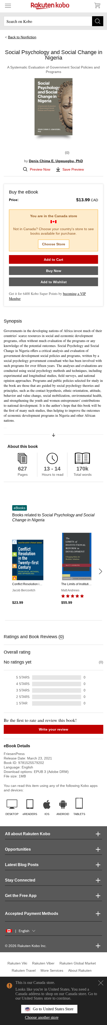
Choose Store (53, 244)
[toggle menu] (8, 5)
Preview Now (40, 169)
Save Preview (73, 169)
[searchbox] (53, 21)
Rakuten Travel (24, 970)
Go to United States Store (53, 1009)
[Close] (100, 982)
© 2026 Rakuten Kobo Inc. (26, 946)
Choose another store (41, 1017)
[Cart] (97, 5)
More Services (52, 970)
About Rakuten (80, 970)
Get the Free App (21, 895)
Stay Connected (20, 880)
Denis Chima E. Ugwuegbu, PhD (56, 161)
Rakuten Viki (17, 963)
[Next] (100, 571)
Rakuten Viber (43, 963)
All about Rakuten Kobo (27, 834)
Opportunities (18, 849)
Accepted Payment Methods (31, 913)
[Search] (97, 21)
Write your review (53, 729)
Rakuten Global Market (77, 963)
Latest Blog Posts (22, 865)
